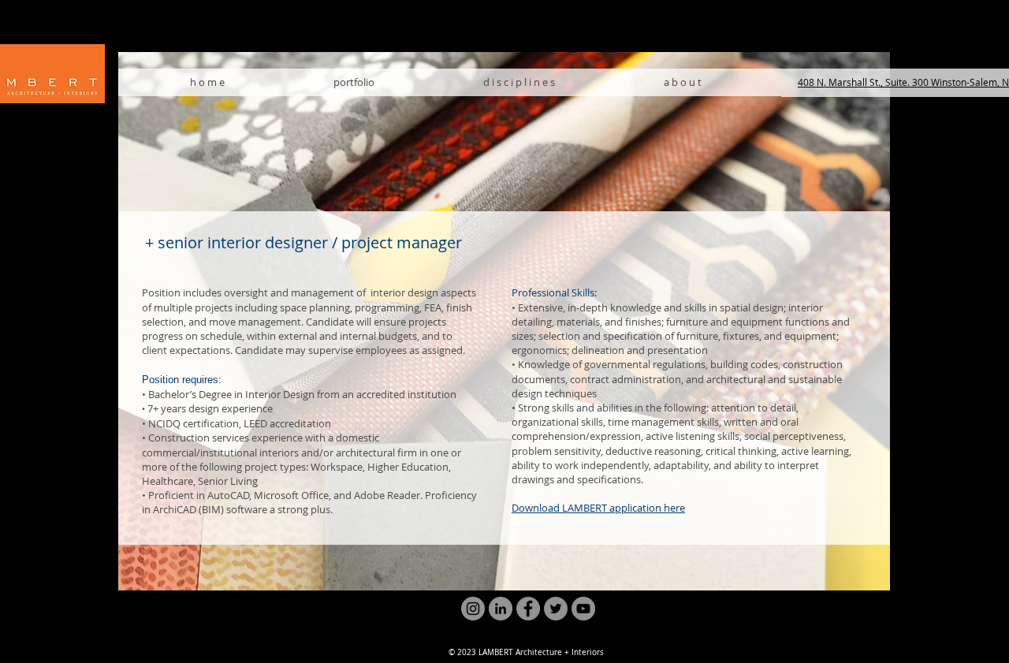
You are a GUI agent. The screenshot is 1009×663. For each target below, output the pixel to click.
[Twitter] (556, 608)
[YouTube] (583, 608)
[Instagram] (473, 608)
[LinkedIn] (500, 608)
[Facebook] (528, 608)
